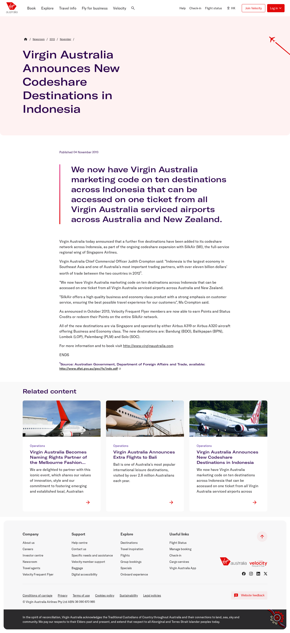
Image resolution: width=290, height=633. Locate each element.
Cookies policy (104, 595)
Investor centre (33, 555)
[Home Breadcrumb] (26, 39)
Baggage (77, 568)
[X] (265, 573)
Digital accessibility (84, 574)
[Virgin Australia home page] (11, 8)
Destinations (129, 542)
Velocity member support (88, 561)
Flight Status (178, 542)
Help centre (79, 542)
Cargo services (179, 561)
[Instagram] (251, 573)
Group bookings (131, 561)
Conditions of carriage (37, 595)
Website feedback (253, 595)
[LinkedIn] (258, 573)
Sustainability (129, 595)
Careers (28, 549)
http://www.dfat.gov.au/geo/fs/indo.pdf (88, 369)
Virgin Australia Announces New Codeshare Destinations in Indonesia (71, 81)
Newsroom (30, 561)
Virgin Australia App (182, 568)
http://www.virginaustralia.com (148, 345)
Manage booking (180, 549)
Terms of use (81, 595)
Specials (126, 568)
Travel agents (31, 568)
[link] (39, 39)
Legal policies (152, 595)
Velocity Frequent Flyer (38, 574)
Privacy (62, 595)
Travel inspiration (132, 549)
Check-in (175, 555)
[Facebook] (244, 573)
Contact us (79, 549)
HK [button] (233, 8)
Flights (125, 555)
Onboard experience (134, 574)
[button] (31, 8)
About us (29, 542)
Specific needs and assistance (92, 555)
